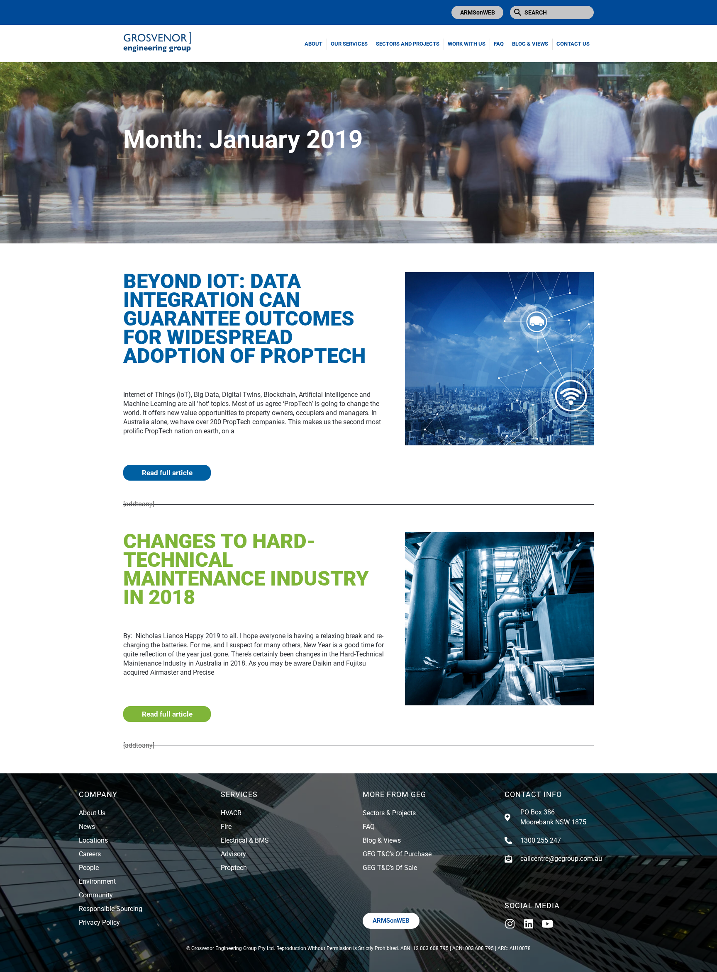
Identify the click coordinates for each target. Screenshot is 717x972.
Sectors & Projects (389, 813)
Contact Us (573, 44)
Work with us (466, 44)
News (87, 827)
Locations (93, 840)
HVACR (231, 813)
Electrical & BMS (245, 840)
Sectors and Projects (407, 44)
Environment (97, 881)
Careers (90, 854)
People (89, 868)
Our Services (349, 44)
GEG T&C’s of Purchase (397, 854)
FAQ (499, 44)
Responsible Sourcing (110, 909)
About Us (92, 813)
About (313, 44)
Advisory (233, 854)
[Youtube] (547, 924)
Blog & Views (530, 44)
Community (96, 895)
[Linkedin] (528, 924)
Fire (226, 827)
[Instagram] (510, 924)
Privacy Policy (99, 922)
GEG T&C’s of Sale (390, 868)
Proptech (234, 868)
